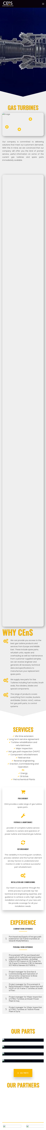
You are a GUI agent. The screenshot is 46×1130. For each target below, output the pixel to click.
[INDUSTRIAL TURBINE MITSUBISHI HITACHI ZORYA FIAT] (23, 1060)
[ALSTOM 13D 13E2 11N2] (23, 1053)
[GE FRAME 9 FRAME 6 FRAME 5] (23, 1047)
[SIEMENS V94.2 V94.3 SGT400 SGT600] (23, 1040)
